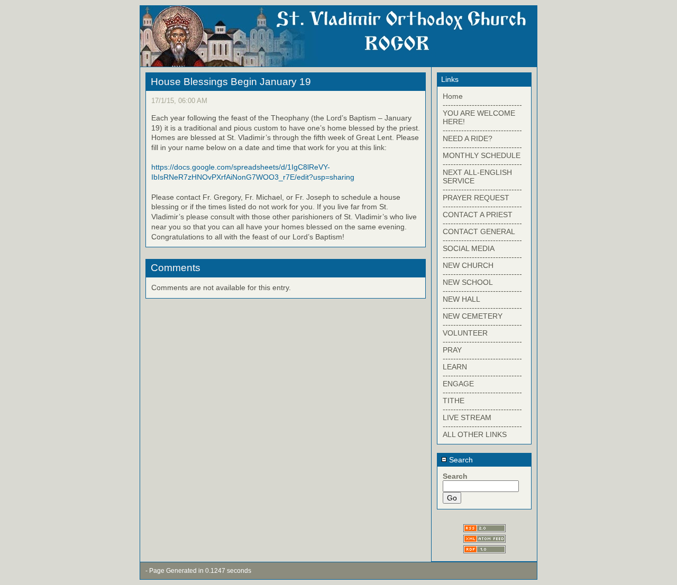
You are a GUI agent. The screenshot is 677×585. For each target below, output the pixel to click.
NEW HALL (461, 299)
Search (460, 460)
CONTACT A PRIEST (478, 214)
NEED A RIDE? (467, 138)
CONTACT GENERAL (479, 231)
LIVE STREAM (467, 417)
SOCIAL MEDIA (469, 248)
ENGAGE (458, 383)
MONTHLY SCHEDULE (481, 155)
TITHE (453, 400)
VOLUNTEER (465, 333)
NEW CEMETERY (472, 316)
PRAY (452, 350)
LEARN (455, 367)
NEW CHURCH (468, 265)
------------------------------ (482, 104)
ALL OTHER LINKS (475, 434)
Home (453, 96)
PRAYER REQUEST (476, 197)
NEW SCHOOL (468, 282)
